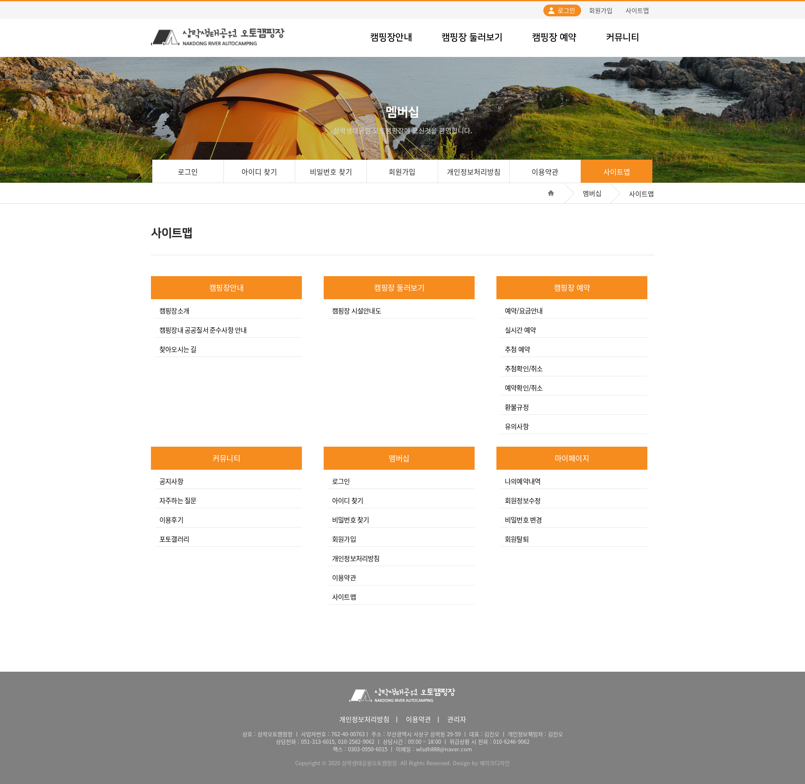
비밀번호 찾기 (331, 171)
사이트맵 (637, 10)
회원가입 (601, 10)
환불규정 (517, 407)
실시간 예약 (520, 330)
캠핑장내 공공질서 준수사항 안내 (203, 330)
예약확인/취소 (524, 388)
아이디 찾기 (259, 171)
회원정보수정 (522, 500)
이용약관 (545, 171)
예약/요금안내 (524, 310)
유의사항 (517, 426)
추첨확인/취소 (524, 368)
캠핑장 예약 (554, 37)
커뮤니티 (622, 37)
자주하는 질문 (177, 500)
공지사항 (171, 481)
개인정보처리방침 (474, 171)
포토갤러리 (174, 539)
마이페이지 (572, 458)
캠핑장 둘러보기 (472, 37)
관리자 (456, 719)
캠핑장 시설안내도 (356, 310)
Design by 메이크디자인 (481, 763)
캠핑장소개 (174, 310)
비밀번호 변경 (523, 520)
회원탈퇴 (517, 539)
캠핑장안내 (391, 37)
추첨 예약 (517, 349)
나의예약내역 (522, 481)
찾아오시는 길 (177, 349)
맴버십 (399, 458)
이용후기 (171, 520)
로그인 (566, 10)
